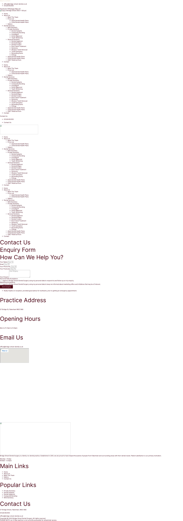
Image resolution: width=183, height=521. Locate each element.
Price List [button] (11, 19)
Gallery (10, 24)
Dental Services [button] (9, 26)
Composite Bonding (18, 32)
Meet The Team (13, 17)
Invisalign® (15, 34)
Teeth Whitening (17, 38)
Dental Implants (16, 31)
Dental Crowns (16, 44)
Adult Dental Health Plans (20, 20)
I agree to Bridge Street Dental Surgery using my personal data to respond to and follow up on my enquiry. (38, 280)
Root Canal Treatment (18, 46)
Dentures (14, 48)
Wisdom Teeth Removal (19, 50)
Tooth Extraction (16, 51)
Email (2, 264)
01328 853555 (5, 513)
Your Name (4, 262)
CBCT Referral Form (14, 60)
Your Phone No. (5, 266)
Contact (6, 62)
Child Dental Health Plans (20, 22)
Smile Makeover (16, 36)
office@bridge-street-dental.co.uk (11, 347)
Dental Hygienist (17, 41)
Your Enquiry (4, 277)
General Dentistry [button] (14, 39)
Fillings (13, 55)
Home (6, 14)
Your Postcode (5, 269)
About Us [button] (7, 15)
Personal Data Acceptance (9, 279)
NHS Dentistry (12, 27)
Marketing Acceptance (7, 282)
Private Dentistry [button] (13, 29)
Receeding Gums (17, 53)
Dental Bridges (16, 43)
